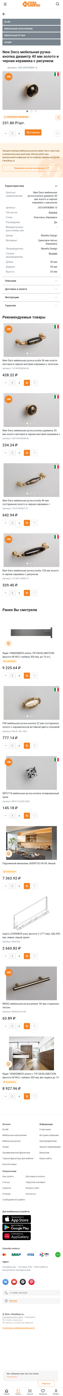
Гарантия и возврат (36, 1182)
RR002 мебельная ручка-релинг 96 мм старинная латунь (30, 1005)
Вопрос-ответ (32, 1188)
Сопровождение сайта (12, 1317)
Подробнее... (12, 1377)
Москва (13, 1301)
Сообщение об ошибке (13, 1199)
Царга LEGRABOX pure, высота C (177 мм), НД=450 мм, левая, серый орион (31, 935)
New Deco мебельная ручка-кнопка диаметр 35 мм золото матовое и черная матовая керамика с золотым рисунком (31, 432)
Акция (7, 42)
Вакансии (44, 1152)
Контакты (31, 1194)
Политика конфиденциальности (18, 1328)
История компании (49, 1135)
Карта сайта (45, 1158)
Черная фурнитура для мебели (17, 1158)
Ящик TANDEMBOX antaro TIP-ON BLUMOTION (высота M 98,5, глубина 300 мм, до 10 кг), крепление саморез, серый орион (28, 655)
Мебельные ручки (14, 35)
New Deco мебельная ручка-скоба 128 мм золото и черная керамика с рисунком (30, 572)
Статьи (6, 1182)
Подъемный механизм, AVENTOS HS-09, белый (28, 863)
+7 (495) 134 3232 (18, 1293)
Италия (53, 253)
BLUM (7, 22)
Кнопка (53, 212)
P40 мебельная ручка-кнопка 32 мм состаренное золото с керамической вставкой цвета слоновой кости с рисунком (30, 725)
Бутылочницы (9, 1164)
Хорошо (46, 1383)
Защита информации (50, 1147)
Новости (6, 1188)
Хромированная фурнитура (16, 1152)
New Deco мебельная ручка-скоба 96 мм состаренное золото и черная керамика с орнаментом (26, 502)
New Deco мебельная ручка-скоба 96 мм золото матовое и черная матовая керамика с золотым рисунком (30, 362)
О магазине (45, 1129)
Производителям (48, 1141)
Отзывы (6, 1194)
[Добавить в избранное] (57, 133)
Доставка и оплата (35, 1176)
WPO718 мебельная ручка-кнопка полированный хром (30, 795)
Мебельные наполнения (18, 28)
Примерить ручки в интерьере (30, 168)
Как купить (8, 1176)
